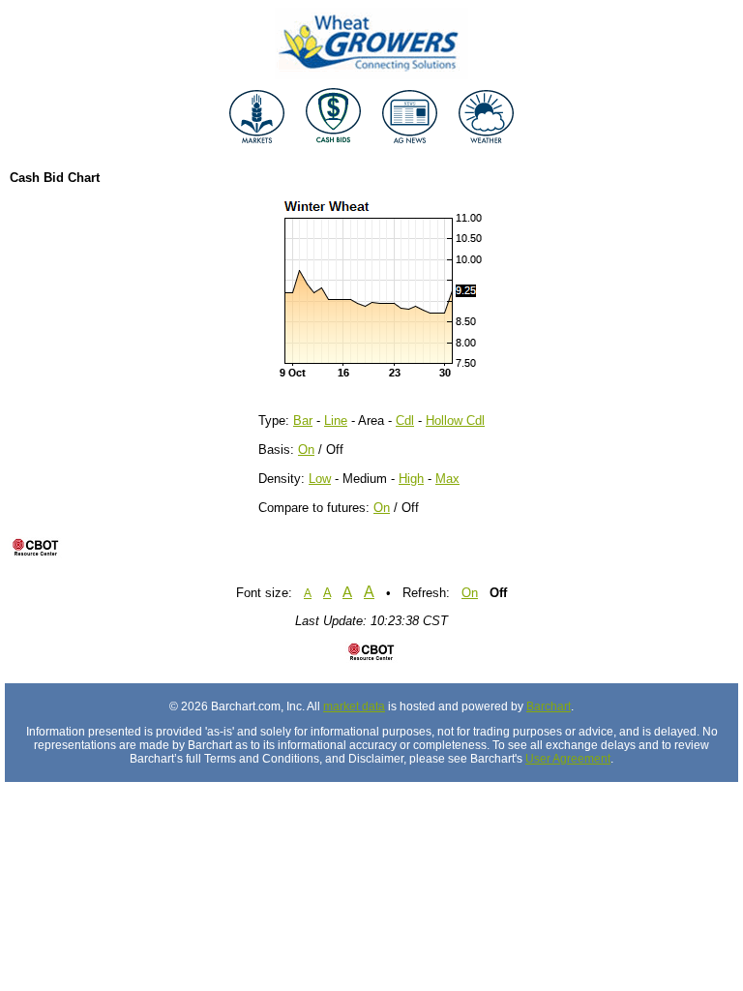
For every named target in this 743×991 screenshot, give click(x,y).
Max (447, 478)
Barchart (548, 706)
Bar (302, 420)
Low (320, 478)
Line (335, 420)
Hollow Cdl (455, 420)
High (411, 478)
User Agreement (567, 759)
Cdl (405, 420)
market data (354, 706)
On (306, 449)
